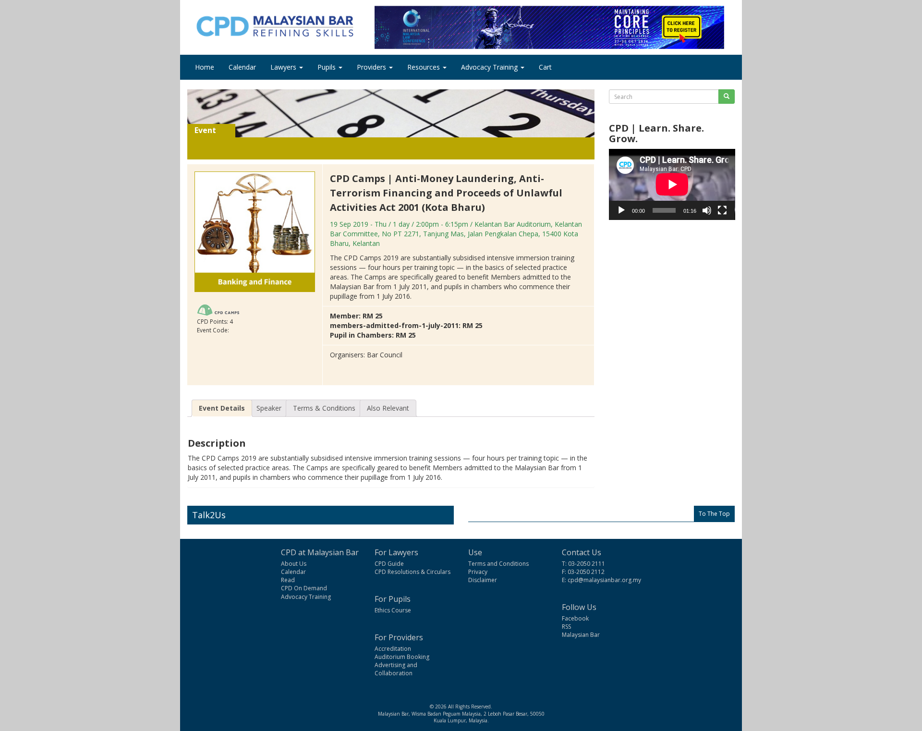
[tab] (222, 408)
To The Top (714, 514)
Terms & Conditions (324, 408)
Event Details (222, 408)
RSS (566, 626)
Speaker (268, 408)
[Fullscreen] (722, 210)
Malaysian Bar (581, 635)
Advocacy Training (490, 67)
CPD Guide (389, 564)
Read (288, 580)
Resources (424, 67)
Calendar (242, 67)
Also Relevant (388, 408)
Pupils (327, 67)
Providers (372, 67)
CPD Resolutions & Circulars (412, 572)
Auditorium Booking (402, 657)
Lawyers (284, 67)
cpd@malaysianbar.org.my (604, 580)
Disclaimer (482, 580)
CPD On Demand (304, 588)
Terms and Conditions (498, 564)
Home (204, 67)
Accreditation (393, 649)
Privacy (477, 572)
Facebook (575, 618)
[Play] (621, 210)
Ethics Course (393, 610)
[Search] (726, 96)
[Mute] (707, 210)
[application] (672, 184)
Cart (545, 67)
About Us (293, 564)
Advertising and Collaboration (396, 669)
